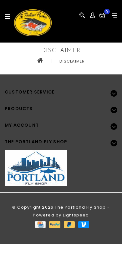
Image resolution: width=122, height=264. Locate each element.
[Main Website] (61, 164)
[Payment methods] (40, 224)
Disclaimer (72, 61)
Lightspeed (76, 215)
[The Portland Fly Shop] (33, 22)
